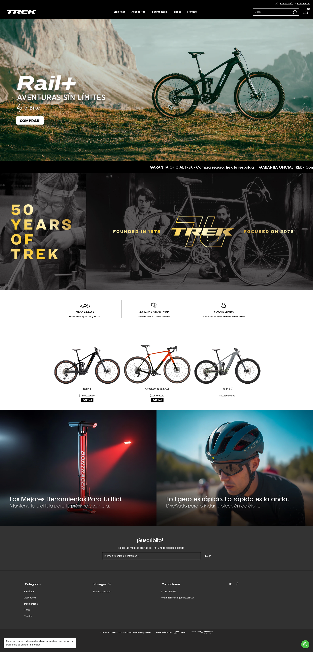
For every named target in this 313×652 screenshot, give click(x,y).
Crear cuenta (303, 3)
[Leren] (170, 632)
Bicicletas (120, 11)
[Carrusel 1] (156, 90)
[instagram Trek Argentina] (230, 584)
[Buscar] (294, 12)
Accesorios (138, 11)
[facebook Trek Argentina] (236, 584)
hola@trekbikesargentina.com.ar (177, 597)
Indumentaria (159, 11)
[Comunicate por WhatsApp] (305, 644)
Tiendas (192, 11)
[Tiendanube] (202, 633)
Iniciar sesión (286, 3)
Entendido (35, 644)
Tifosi (177, 11)
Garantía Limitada (101, 591)
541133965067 (168, 591)
